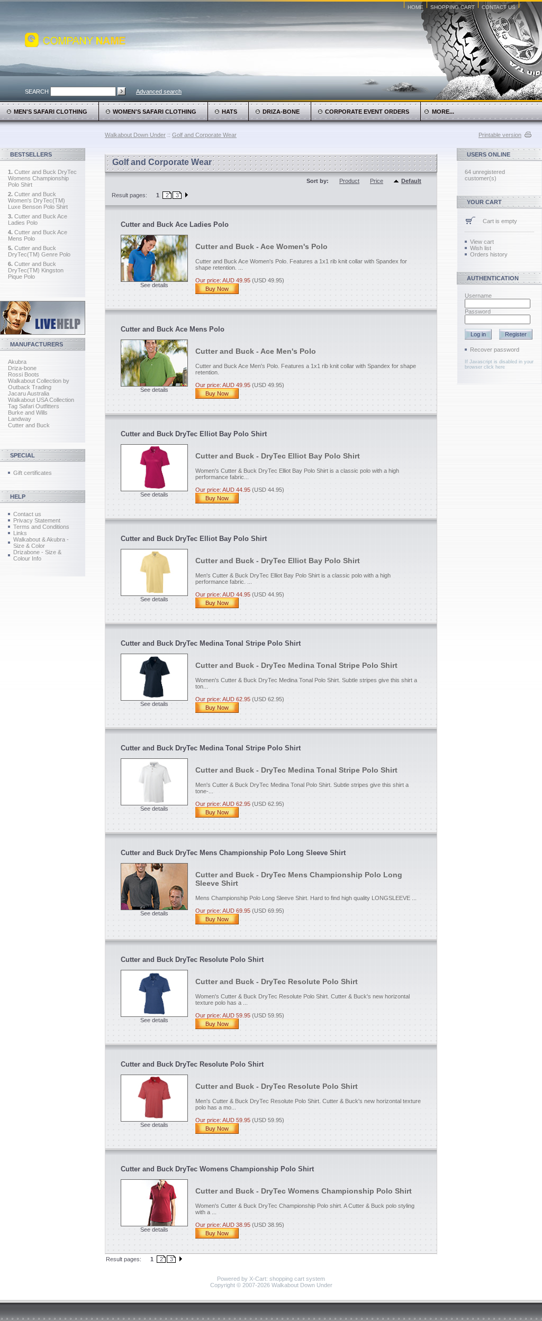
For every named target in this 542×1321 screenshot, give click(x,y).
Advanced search (159, 91)
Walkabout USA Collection (41, 400)
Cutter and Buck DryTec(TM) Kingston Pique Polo (36, 270)
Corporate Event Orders (367, 111)
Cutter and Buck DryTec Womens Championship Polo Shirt (42, 178)
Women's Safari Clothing (154, 111)
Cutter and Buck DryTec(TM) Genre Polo (39, 251)
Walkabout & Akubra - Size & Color (41, 542)
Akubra (17, 362)
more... (441, 111)
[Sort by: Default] (397, 181)
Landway (19, 419)
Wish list (480, 248)
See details (154, 285)
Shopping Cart (452, 7)
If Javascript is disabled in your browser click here (499, 364)
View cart (482, 241)
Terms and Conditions (41, 527)
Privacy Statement (36, 520)
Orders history (489, 254)
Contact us (27, 514)
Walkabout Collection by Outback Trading (38, 384)
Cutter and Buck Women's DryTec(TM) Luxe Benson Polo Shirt (38, 200)
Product (349, 181)
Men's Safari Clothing (50, 111)
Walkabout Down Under (135, 135)
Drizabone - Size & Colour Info (37, 555)
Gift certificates (32, 473)
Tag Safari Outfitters (33, 406)
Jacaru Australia (28, 393)
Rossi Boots (23, 374)
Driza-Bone (281, 111)
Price (376, 181)
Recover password (494, 349)
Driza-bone (22, 368)
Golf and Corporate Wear (204, 135)
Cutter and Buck (29, 425)
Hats (229, 111)
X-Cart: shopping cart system (287, 1279)
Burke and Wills (28, 412)
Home (415, 7)
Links (20, 533)
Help (17, 496)
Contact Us (499, 7)
